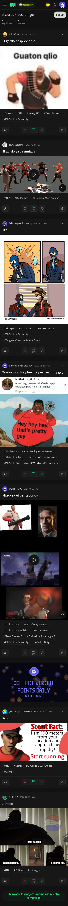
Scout (6, 718)
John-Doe (14, 34)
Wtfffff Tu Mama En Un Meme (42, 463)
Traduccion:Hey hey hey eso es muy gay (32, 372)
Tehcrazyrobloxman (19, 223)
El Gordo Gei (13, 463)
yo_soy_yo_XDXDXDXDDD (23, 711)
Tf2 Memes (22, 197)
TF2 (8, 197)
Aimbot (7, 804)
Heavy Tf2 (33, 113)
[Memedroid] (12, 5)
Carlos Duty (43, 642)
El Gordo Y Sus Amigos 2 (42, 636)
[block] (63, 34)
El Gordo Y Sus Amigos (18, 119)
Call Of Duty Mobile (16, 630)
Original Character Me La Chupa (23, 340)
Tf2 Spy (10, 328)
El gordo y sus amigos (18, 151)
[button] (55, 5)
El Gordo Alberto (15, 457)
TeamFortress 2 (45, 328)
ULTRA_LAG (15, 488)
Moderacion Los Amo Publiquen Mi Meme (29, 451)
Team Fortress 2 (54, 113)
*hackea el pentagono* (20, 495)
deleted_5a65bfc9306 (21, 365)
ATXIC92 (13, 797)
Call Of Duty (12, 624)
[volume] (62, 188)
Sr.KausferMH (16, 144)
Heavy (9, 113)
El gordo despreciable (18, 41)
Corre (9, 771)
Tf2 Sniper (25, 328)
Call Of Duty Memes (36, 624)
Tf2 (20, 113)
